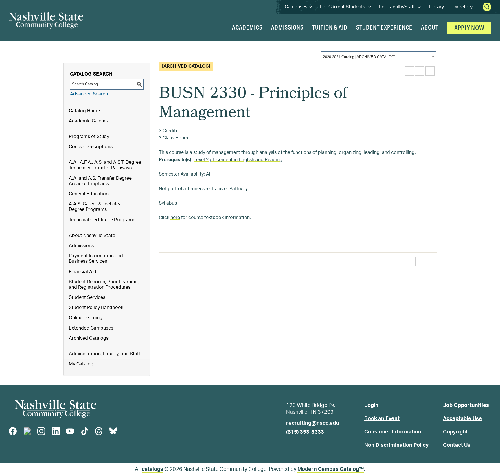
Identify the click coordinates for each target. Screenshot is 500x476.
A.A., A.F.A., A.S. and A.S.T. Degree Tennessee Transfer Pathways (105, 165)
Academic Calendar (90, 121)
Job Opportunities (466, 405)
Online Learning (85, 317)
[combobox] (378, 56)
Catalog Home (84, 111)
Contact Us (456, 445)
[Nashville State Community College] (46, 20)
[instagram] (41, 431)
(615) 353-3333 (305, 432)
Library (436, 7)
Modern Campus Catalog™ (330, 469)
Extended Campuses (91, 328)
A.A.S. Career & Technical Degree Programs (96, 207)
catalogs (152, 469)
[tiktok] (84, 431)
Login (371, 405)
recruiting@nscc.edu (312, 423)
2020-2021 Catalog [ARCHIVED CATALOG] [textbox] (359, 57)
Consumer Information (392, 432)
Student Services (87, 297)
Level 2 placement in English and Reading (238, 159)
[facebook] (13, 431)
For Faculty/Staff (399, 7)
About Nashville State (92, 235)
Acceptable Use (462, 418)
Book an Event (382, 418)
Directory (463, 7)
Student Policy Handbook (96, 307)
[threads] (99, 431)
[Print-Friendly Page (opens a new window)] (419, 71)
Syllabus (168, 203)
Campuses (298, 7)
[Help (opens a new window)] (430, 71)
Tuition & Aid (330, 27)
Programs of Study (89, 136)
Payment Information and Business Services (96, 258)
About (429, 27)
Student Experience (384, 27)
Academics (247, 27)
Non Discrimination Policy (396, 445)
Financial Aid (82, 271)
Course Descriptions (91, 146)
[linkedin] (56, 431)
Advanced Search (89, 94)
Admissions (287, 27)
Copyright (455, 432)
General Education (89, 194)
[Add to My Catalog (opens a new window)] (409, 71)
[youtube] (70, 431)
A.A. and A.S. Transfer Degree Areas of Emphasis (100, 181)
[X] (27, 431)
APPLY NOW (469, 28)
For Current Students (345, 7)
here (175, 217)
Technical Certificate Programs (102, 220)
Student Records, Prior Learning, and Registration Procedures (104, 285)
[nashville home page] (55, 409)
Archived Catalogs (89, 338)
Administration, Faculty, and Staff (104, 354)
